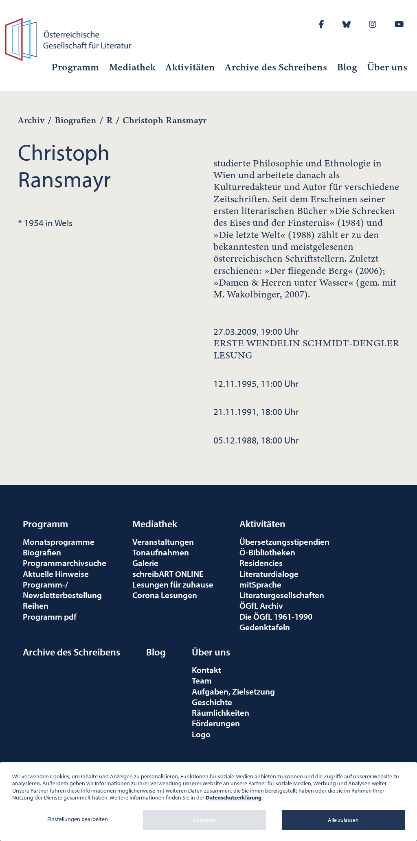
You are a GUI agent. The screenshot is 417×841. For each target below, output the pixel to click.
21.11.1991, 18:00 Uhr (256, 411)
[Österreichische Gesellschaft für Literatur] (69, 38)
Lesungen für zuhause (172, 584)
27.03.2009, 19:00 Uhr (306, 343)
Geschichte (212, 702)
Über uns (387, 67)
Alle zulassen (343, 820)
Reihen (35, 605)
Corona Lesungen (164, 595)
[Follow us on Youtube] (399, 24)
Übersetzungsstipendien (284, 541)
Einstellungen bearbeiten (77, 819)
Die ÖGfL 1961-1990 (275, 616)
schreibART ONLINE (168, 573)
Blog (347, 67)
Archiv (31, 120)
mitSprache (260, 584)
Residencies (261, 562)
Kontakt (206, 669)
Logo (201, 734)
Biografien (75, 120)
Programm (75, 67)
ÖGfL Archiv (261, 605)
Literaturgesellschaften (281, 595)
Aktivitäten (190, 67)
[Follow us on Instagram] (372, 24)
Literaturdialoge (268, 573)
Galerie (145, 562)
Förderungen (216, 723)
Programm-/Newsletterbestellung (62, 589)
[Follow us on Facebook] (321, 24)
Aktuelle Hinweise (56, 573)
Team (202, 680)
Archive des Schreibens (276, 67)
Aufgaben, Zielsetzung (233, 691)
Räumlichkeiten (220, 712)
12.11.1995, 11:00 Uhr (256, 383)
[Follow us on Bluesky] (346, 24)
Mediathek (132, 67)
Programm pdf (50, 616)
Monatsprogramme (58, 541)
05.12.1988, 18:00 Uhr (256, 440)
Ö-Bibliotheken (267, 552)
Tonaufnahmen (160, 552)
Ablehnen (204, 820)
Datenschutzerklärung (233, 797)
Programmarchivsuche (64, 562)
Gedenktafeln (264, 627)
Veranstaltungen (163, 541)
